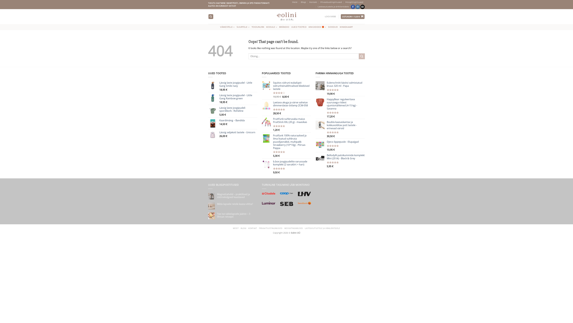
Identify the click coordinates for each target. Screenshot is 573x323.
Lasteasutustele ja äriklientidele (333, 7)
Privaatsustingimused (331, 2)
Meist (294, 2)
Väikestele (226, 27)
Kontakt (313, 2)
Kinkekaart (346, 27)
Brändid (284, 27)
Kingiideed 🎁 (316, 27)
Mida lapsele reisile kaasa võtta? (235, 204)
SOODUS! (333, 27)
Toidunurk (258, 27)
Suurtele (242, 27)
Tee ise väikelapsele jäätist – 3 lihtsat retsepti (233, 215)
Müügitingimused (354, 2)
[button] (330, 17)
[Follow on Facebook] (353, 7)
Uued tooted (298, 27)
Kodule (270, 27)
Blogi (303, 2)
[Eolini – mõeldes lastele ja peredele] (287, 16)
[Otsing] (210, 16)
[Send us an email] (362, 7)
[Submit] (362, 56)
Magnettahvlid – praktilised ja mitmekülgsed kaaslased (233, 196)
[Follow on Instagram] (358, 7)
